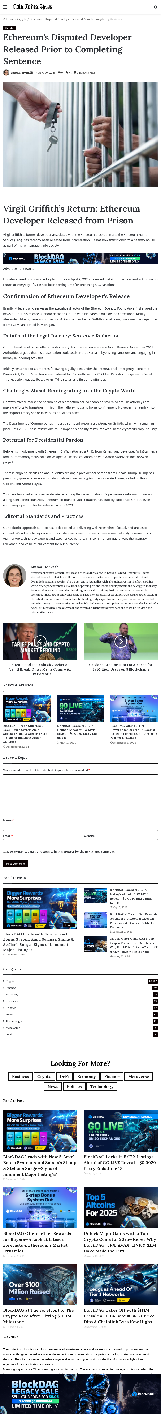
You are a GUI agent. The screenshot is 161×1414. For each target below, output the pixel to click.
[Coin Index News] (33, 7)
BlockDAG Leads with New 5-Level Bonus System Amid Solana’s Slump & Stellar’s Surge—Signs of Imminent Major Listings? (26, 733)
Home (10, 19)
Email (8, 836)
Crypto (22, 19)
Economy (12, 994)
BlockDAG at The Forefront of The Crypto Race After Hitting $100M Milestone (38, 1315)
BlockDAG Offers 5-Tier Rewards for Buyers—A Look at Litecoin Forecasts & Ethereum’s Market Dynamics (133, 732)
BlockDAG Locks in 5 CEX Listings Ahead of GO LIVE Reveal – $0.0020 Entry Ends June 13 (78, 732)
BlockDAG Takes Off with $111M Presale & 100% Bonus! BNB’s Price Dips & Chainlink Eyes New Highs (119, 1315)
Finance (11, 987)
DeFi (9, 1034)
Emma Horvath (20, 72)
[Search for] (156, 8)
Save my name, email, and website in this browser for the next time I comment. (60, 852)
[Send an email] (31, 72)
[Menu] (5, 8)
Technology (14, 1021)
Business (12, 1001)
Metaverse (13, 1027)
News (9, 1014)
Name (8, 820)
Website (89, 836)
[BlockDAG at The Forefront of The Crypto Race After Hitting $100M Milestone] (40, 1284)
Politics (11, 1007)
